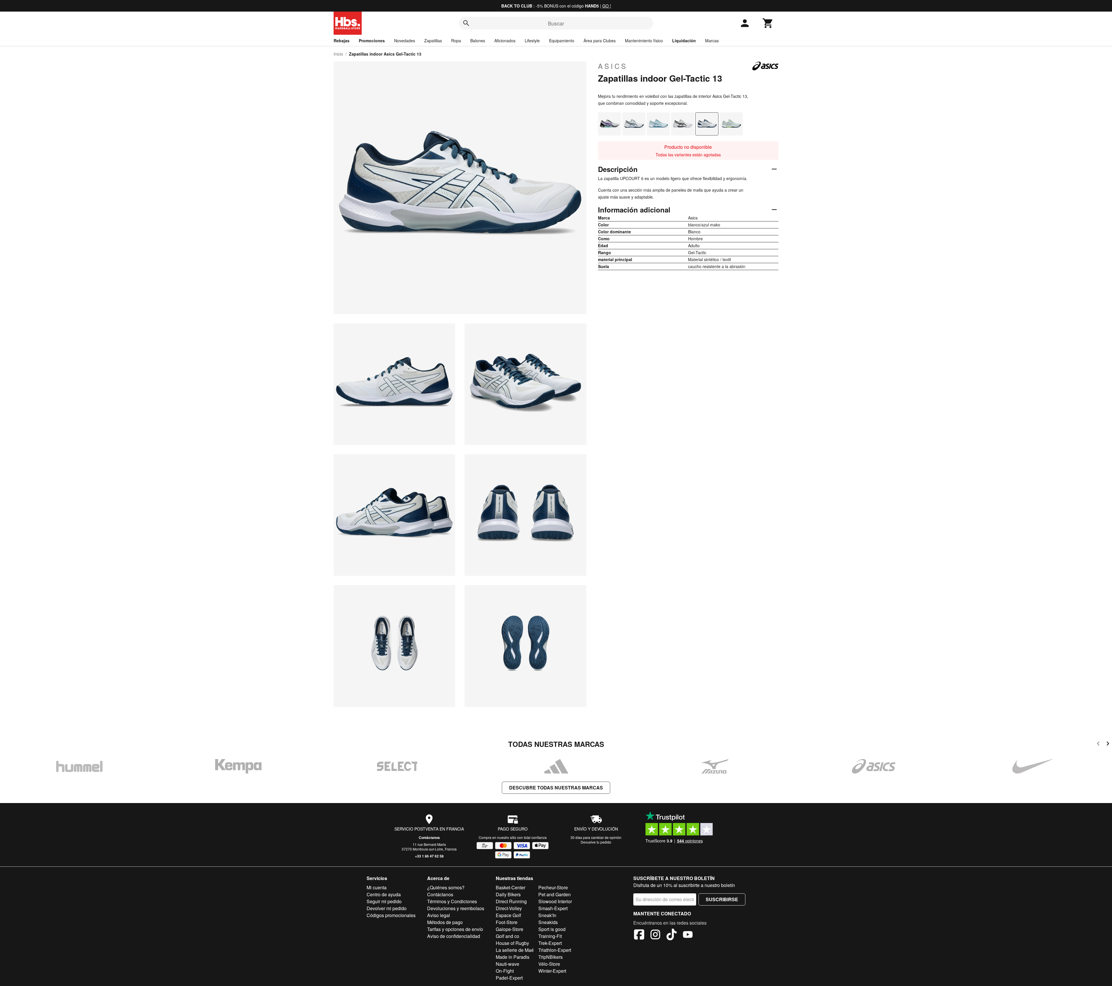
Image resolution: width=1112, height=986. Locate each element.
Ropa (456, 40)
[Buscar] (466, 23)
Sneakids (548, 922)
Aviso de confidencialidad (453, 936)
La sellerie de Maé (515, 950)
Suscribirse (722, 899)
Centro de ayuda (384, 894)
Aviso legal (438, 915)
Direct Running (511, 901)
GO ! (606, 6)
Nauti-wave (507, 964)
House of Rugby (512, 943)
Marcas (712, 40)
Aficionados (504, 40)
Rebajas (342, 40)
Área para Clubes (600, 40)
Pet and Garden (554, 894)
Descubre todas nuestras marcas (556, 787)
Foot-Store (506, 922)
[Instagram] (655, 935)
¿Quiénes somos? (445, 887)
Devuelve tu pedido (596, 842)
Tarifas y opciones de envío (455, 929)
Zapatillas (433, 40)
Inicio (338, 54)
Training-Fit (550, 936)
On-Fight (505, 970)
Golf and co (507, 936)
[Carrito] (768, 23)
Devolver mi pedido (387, 908)
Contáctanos (429, 837)
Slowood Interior (555, 901)
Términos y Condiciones (452, 901)
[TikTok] (671, 935)
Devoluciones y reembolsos (455, 908)
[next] (1108, 744)
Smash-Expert (553, 908)
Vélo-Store (549, 964)
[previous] (1098, 744)
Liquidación (684, 40)
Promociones (372, 40)
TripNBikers (550, 957)
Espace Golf (508, 915)
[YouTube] (688, 935)
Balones (477, 40)
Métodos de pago (445, 922)
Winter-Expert (552, 970)
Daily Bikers (508, 894)
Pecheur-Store (553, 887)
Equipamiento (561, 40)
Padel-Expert (509, 977)
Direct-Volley (509, 908)
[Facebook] (639, 935)
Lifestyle (532, 40)
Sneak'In (547, 915)
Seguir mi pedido (384, 901)
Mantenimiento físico (644, 40)
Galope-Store (509, 929)
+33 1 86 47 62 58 (429, 856)
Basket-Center (510, 887)
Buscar (556, 23)
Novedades (404, 40)
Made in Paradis (512, 957)
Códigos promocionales (391, 915)
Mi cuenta (377, 887)
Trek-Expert (550, 943)
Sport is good (552, 929)
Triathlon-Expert (554, 950)
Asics (613, 66)
